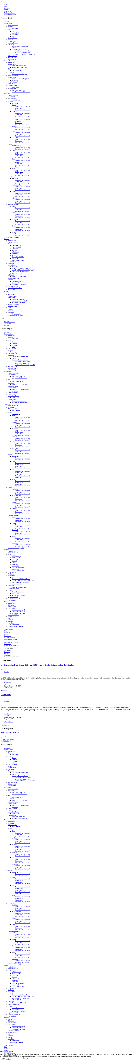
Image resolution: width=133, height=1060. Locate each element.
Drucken (6, 672)
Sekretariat (11, 294)
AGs (9, 244)
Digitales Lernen (12, 38)
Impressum (7, 11)
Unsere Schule (8, 23)
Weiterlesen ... (5, 690)
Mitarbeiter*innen (13, 75)
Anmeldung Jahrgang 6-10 (19, 301)
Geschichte (11, 44)
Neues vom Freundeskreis (19, 90)
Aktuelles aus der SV (18, 70)
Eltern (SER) (11, 83)
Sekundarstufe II (12, 98)
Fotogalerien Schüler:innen (19, 67)
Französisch (15, 118)
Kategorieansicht (13, 25)
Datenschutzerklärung (10, 14)
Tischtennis (15, 253)
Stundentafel (11, 96)
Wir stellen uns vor (9, 322)
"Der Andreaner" (13, 82)
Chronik (14, 47)
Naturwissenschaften (14, 204)
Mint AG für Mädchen (18, 257)
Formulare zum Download (15, 315)
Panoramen (15, 28)
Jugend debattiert (13, 286)
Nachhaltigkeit (12, 240)
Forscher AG (15, 255)
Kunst (13, 150)
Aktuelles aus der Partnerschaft (20, 271)
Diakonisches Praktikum (15, 288)
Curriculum (18, 108)
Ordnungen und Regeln (18, 302)
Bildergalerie (15, 87)
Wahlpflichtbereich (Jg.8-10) (16, 237)
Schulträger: (4, 736)
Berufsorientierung (13, 278)
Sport (13, 168)
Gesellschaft (11, 177)
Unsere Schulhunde (13, 85)
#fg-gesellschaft (8, 722)
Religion (14, 191)
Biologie (14, 206)
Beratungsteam (12, 77)
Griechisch (15, 137)
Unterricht (7, 93)
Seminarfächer (16, 100)
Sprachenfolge (16, 103)
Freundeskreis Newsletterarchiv (21, 92)
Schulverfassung (12, 56)
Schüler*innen (12, 64)
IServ (5, 6)
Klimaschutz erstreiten (18, 281)
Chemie (14, 212)
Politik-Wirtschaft (17, 185)
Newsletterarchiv (16, 314)
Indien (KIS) (15, 266)
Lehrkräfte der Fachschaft (22, 110)
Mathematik (15, 219)
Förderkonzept (12, 41)
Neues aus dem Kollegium (19, 74)
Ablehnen (10, 1059)
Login (6, 9)
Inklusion (10, 39)
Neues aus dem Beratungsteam (20, 79)
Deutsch (14, 105)
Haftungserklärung (9, 13)
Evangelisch (15, 34)
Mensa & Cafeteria (13, 304)
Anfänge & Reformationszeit (20, 46)
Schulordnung (12, 57)
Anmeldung (11, 297)
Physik (13, 226)
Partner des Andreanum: (7, 739)
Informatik (15, 232)
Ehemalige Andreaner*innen (20, 49)
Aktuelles (7, 21)
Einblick (10, 26)
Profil (9, 29)
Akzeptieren (3, 1059)
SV (9, 69)
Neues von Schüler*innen (19, 65)
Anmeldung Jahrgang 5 (18, 299)
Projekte (10, 279)
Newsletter (11, 312)
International (11, 265)
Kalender (7, 8)
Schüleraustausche (17, 273)
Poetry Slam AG (16, 247)
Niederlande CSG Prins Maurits (21, 268)
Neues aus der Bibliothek (19, 276)
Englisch (14, 111)
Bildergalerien (19, 121)
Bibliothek (11, 275)
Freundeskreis (12, 88)
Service (6, 291)
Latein (13, 131)
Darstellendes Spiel (17, 146)
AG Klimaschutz (16, 245)
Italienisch (14, 126)
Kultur (10, 144)
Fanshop (10, 309)
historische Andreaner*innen (23, 51)
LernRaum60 (12, 262)
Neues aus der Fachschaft (22, 106)
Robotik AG (15, 252)
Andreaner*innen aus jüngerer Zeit (25, 54)
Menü (2, 319)
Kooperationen (12, 289)
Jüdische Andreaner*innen (22, 52)
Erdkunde (14, 198)
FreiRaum (11, 263)
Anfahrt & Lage (12, 296)
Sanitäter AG (15, 258)
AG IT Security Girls (18, 260)
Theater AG (15, 248)
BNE (13, 36)
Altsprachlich (15, 33)
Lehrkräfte (11, 72)
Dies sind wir (8, 61)
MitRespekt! (15, 283)
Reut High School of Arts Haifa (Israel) (23, 270)
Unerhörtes (18, 167)
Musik (13, 159)
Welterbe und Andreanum (19, 284)
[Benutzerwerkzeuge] (1, 669)
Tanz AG (14, 250)
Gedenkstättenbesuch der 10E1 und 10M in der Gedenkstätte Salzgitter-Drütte (37, 665)
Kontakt (6, 325)
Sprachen (10, 101)
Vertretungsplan (8, 5)
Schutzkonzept (12, 59)
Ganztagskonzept (13, 43)
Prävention (15, 80)
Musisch (14, 31)
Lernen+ (6, 239)
